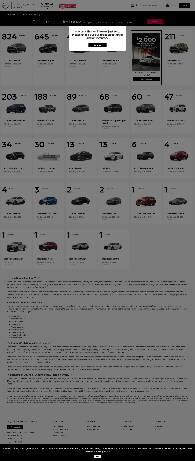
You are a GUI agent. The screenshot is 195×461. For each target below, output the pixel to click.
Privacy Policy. (103, 451)
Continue (97, 45)
